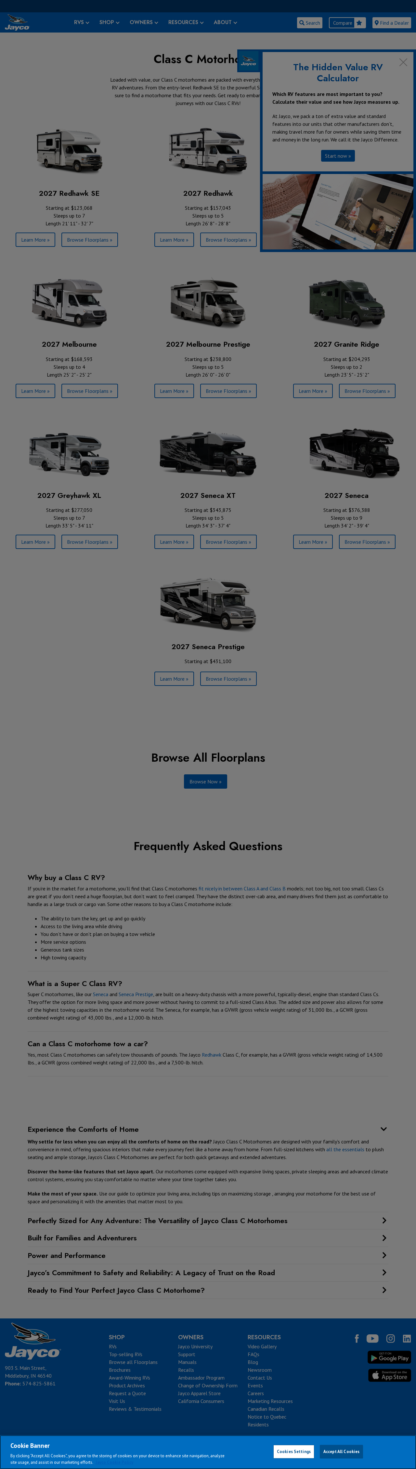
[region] (208, 1452)
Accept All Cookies (341, 1451)
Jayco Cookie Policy (114, 1462)
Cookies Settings (294, 1451)
